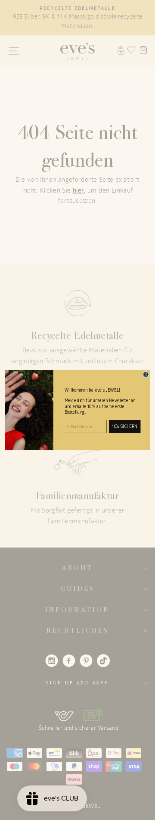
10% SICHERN (125, 427)
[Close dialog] (145, 374)
